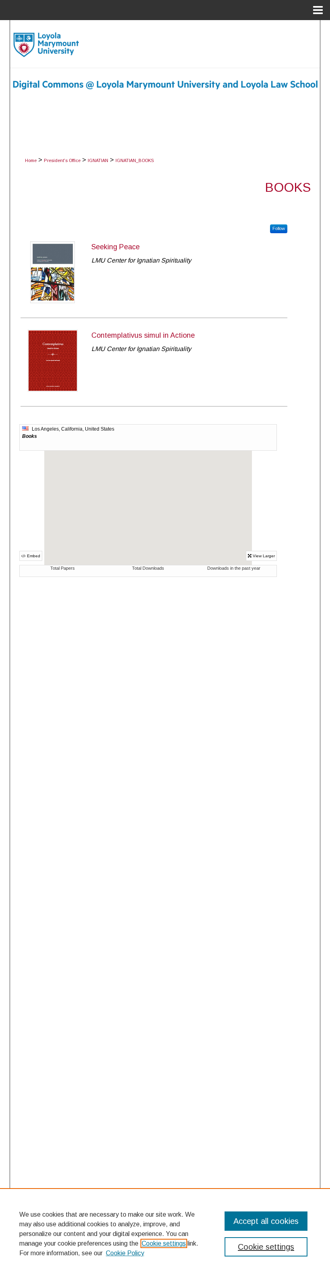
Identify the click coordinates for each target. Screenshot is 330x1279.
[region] (165, 1233)
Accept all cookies (266, 1221)
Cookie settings (164, 1243)
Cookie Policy (125, 1253)
